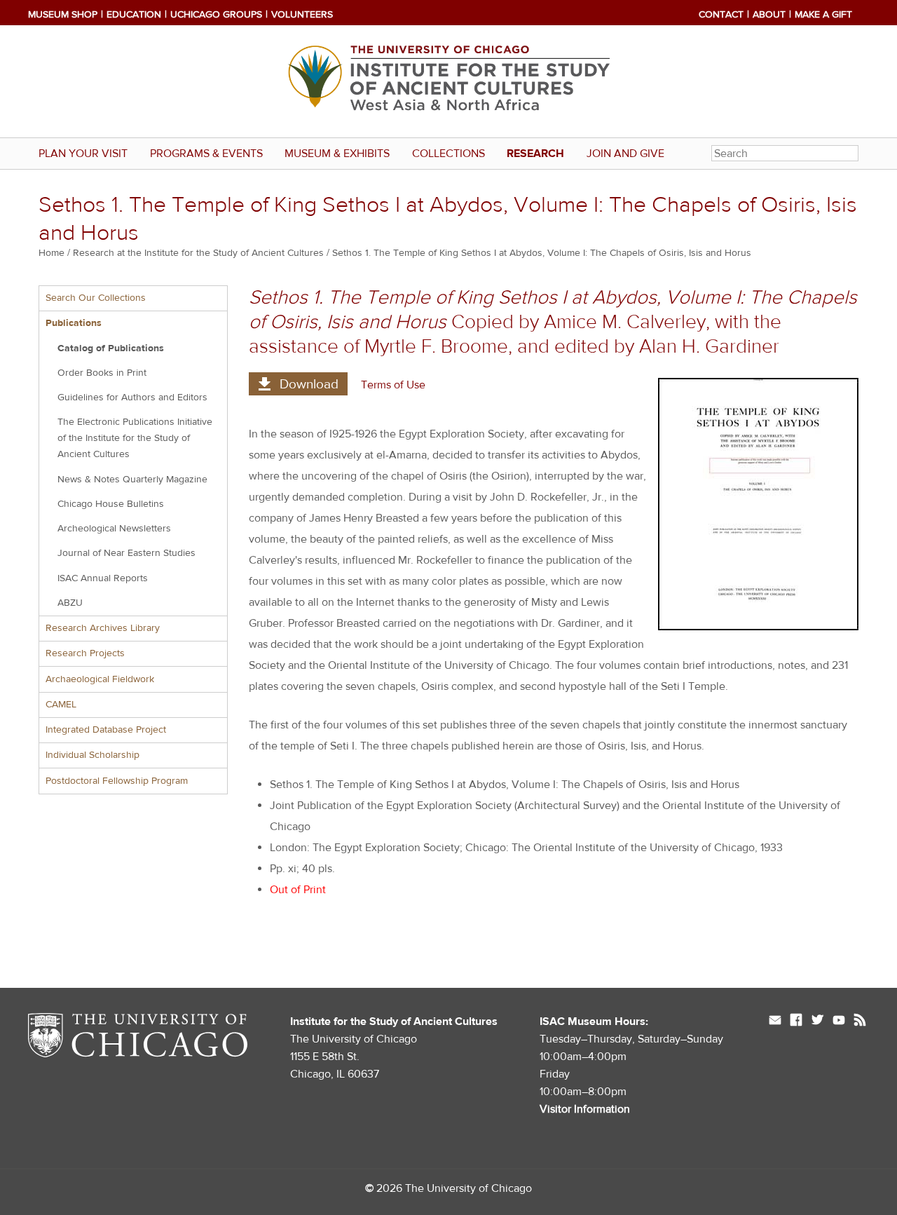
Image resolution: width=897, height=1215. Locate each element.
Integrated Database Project (106, 730)
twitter (817, 1021)
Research (535, 154)
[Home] (448, 81)
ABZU (70, 603)
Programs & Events (206, 154)
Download (309, 384)
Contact (721, 14)
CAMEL (61, 704)
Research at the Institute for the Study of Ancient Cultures (198, 253)
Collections (448, 154)
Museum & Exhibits (337, 154)
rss (859, 1021)
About (769, 14)
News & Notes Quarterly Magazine (132, 479)
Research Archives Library (103, 628)
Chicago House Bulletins (110, 504)
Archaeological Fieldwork (100, 679)
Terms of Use (393, 385)
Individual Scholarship (92, 755)
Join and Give (625, 154)
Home (51, 253)
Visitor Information (585, 1109)
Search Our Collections (96, 298)
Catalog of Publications (110, 348)
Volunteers (302, 14)
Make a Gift (823, 14)
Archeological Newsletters (114, 528)
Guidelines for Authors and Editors (132, 397)
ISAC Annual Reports (102, 578)
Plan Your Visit (83, 154)
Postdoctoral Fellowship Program (117, 781)
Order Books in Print (101, 373)
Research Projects (85, 653)
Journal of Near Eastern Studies (126, 553)
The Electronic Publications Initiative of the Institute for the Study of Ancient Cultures (134, 438)
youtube (838, 1021)
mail (775, 1021)
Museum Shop (62, 14)
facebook (796, 1021)
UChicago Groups (216, 14)
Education (134, 14)
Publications (74, 323)
